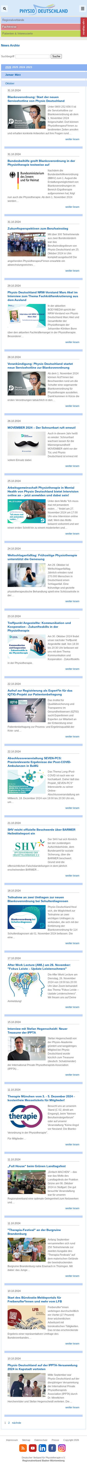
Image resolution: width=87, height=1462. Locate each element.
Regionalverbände (13, 20)
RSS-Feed (23, 1448)
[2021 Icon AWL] (27, 995)
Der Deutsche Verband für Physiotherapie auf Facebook (52, 1448)
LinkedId (42, 1448)
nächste (16, 1422)
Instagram (62, 1448)
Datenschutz (41, 1440)
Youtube (33, 1448)
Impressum (12, 1440)
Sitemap (26, 1440)
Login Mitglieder (84, 27)
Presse (55, 1440)
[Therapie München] (27, 1127)
